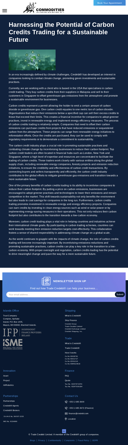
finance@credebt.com (79, 413)
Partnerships (10, 396)
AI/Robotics (8, 385)
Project (6, 380)
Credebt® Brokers (11, 410)
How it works (70, 353)
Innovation (9, 370)
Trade (68, 338)
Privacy (41, 440)
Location (72, 419)
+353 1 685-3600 (76, 402)
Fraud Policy (83, 440)
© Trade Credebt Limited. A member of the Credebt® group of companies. (64, 434)
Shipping (70, 310)
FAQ (67, 376)
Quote (67, 380)
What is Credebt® (73, 316)
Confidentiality (54, 440)
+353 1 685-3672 (76, 408)
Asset (5, 376)
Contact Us (71, 396)
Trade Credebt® (72, 348)
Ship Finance (71, 320)
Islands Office (11, 310)
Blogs (32, 440)
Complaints (69, 440)
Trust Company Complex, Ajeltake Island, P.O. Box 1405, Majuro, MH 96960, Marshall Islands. (19, 320)
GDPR (95, 440)
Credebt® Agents (11, 406)
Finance (69, 370)
